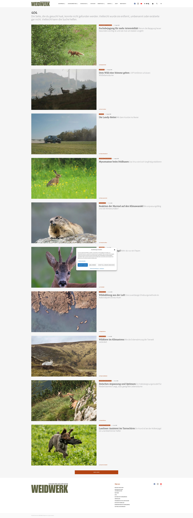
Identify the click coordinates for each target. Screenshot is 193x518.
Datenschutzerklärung (94, 268)
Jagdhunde (101, 425)
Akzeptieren (83, 265)
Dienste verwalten (81, 261)
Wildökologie (108, 158)
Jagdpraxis (109, 25)
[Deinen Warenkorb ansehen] (152, 3)
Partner (117, 492)
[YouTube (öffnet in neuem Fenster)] (141, 3)
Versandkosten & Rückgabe (122, 500)
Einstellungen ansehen (106, 265)
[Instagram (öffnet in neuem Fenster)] (138, 3)
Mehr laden (97, 472)
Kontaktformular (119, 502)
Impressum (102, 268)
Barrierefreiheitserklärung (122, 504)
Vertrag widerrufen (120, 506)
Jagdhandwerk (102, 25)
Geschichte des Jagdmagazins (119, 490)
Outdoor (101, 114)
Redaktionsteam (119, 487)
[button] (114, 249)
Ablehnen (92, 265)
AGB (116, 494)
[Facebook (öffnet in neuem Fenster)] (135, 3)
